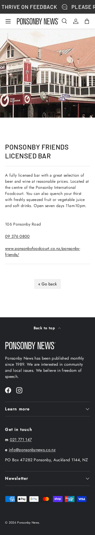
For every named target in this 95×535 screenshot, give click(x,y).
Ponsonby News (28, 522)
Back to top (45, 327)
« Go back (47, 284)
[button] (86, 21)
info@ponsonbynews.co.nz (32, 450)
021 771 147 (21, 439)
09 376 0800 (17, 236)
